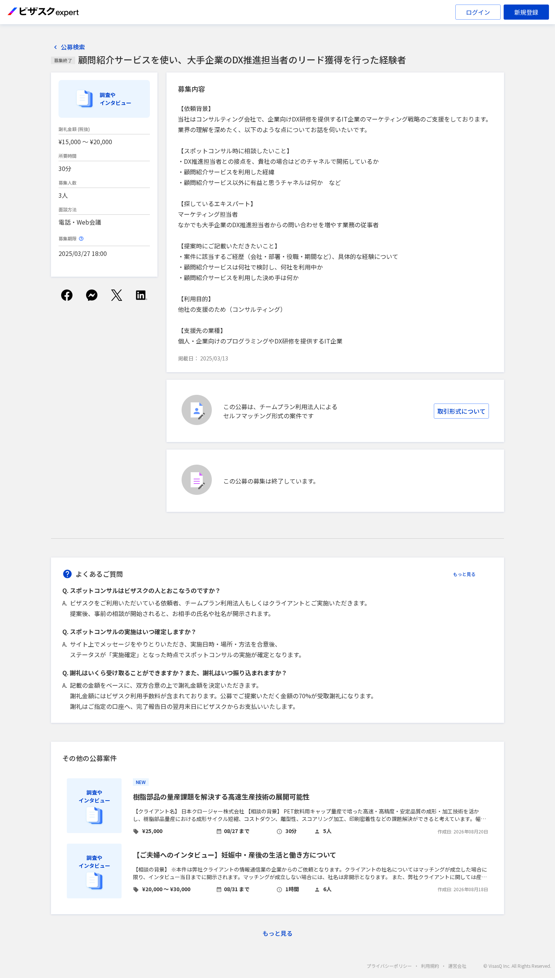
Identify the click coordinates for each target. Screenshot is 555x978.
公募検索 (73, 47)
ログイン (478, 12)
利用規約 (430, 966)
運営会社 (457, 966)
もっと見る (464, 574)
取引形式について (461, 411)
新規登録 (526, 12)
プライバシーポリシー (389, 966)
